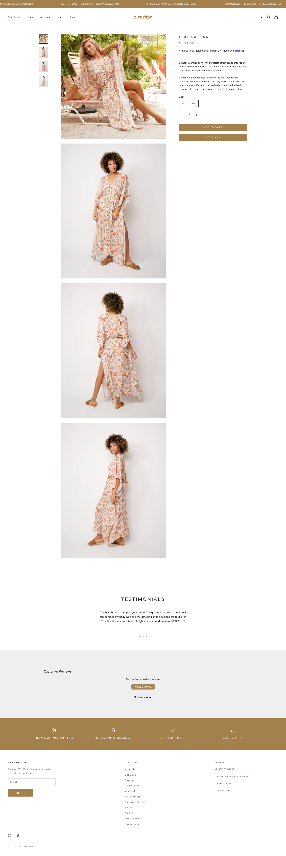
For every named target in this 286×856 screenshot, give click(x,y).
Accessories (46, 17)
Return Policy (132, 785)
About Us (130, 769)
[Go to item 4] (43, 81)
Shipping (129, 780)
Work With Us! (132, 796)
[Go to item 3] (43, 67)
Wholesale (130, 791)
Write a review (143, 687)
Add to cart (213, 127)
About (73, 17)
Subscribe (20, 793)
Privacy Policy (132, 824)
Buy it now (213, 137)
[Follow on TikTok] (18, 835)
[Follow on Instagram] (9, 835)
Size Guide (130, 774)
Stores (128, 807)
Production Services (135, 802)
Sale (61, 17)
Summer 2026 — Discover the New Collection (76, 3)
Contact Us (130, 813)
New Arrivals (14, 17)
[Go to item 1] (43, 39)
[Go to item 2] (43, 52)
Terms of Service (133, 818)
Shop (30, 17)
